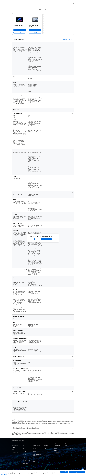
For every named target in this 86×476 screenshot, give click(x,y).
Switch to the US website (46, 239)
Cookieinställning (64, 471)
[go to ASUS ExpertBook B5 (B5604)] (35, 20)
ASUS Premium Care (15, 453)
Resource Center (46, 445)
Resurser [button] (40, 3)
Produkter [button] (26, 3)
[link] (19, 32)
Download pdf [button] (64, 39)
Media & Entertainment (36, 456)
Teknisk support (14, 450)
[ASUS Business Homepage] (17, 3)
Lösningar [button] (31, 3)
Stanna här (37, 239)
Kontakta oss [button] (71, 0)
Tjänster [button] (35, 3)
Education (34, 448)
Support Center (14, 449)
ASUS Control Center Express (68, 448)
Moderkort (24, 454)
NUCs (23, 448)
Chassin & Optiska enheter (26, 460)
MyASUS (65, 445)
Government (35, 459)
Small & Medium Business (37, 445)
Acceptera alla (81, 471)
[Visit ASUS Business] (15, 440)
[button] (68, 3)
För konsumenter (64, 3)
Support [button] (45, 3)
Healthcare (34, 451)
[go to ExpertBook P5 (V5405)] (19, 20)
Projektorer (24, 451)
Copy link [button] (71, 39)
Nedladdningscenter (15, 452)
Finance (34, 458)
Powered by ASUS (56, 448)
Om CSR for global (46, 455)
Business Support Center (57, 452)
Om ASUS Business (46, 453)
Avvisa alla (73, 471)
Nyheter (45, 448)
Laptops (24, 445)
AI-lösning (34, 461)
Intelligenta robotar (25, 463)
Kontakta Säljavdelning (15, 445)
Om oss (13, 0)
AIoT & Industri (25, 457)
